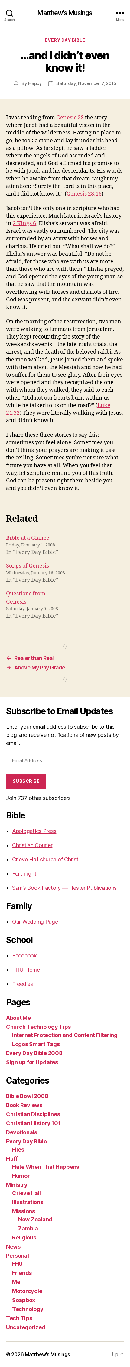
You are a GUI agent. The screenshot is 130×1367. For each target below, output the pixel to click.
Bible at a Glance (27, 538)
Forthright (24, 873)
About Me (18, 1018)
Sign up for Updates (32, 1062)
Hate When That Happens (45, 1167)
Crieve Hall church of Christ (45, 859)
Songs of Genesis (27, 565)
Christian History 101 (33, 1123)
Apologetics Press (34, 831)
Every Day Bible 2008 (34, 1053)
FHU (17, 1264)
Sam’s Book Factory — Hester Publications (64, 888)
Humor (21, 1176)
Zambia (28, 1228)
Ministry (17, 1185)
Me (16, 1282)
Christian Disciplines (33, 1114)
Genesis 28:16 (84, 193)
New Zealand (35, 1219)
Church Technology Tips (38, 1027)
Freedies (22, 984)
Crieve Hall (26, 1193)
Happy (35, 83)
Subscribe (26, 781)
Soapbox (23, 1300)
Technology (27, 1309)
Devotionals (21, 1132)
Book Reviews (24, 1105)
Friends (22, 1273)
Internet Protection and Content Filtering (65, 1035)
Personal (17, 1255)
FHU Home (26, 970)
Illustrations (27, 1202)
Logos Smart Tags (36, 1044)
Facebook (24, 955)
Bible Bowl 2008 (27, 1096)
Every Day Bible (65, 40)
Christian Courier (32, 845)
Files (18, 1149)
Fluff (12, 1158)
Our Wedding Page (35, 921)
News (13, 1246)
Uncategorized (25, 1327)
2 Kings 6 (24, 223)
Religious (24, 1237)
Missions (23, 1211)
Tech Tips (19, 1318)
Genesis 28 (70, 117)
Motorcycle (27, 1291)
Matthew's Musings (64, 13)
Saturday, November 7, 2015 (86, 83)
